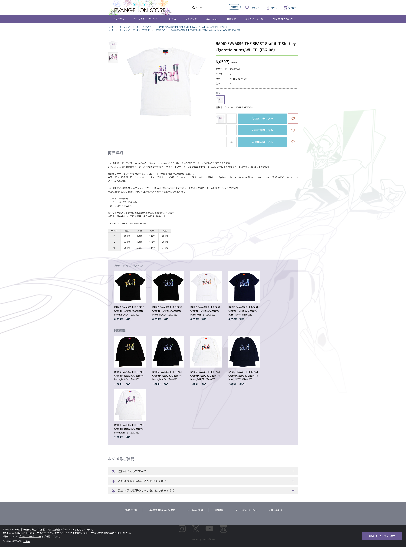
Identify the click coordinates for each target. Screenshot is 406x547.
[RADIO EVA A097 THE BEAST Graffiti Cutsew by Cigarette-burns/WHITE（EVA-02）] (206, 352)
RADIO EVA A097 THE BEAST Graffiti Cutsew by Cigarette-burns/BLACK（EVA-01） (167, 375)
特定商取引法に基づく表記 (162, 510)
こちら (26, 541)
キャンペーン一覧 (254, 18)
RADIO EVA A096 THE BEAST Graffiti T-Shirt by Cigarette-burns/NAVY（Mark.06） (243, 311)
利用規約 (218, 510)
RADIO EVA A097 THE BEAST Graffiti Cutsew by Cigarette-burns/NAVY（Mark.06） (243, 375)
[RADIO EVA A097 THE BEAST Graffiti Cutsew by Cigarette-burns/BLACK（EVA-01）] (168, 352)
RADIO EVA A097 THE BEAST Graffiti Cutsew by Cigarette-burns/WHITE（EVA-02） (205, 375)
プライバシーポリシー (246, 510)
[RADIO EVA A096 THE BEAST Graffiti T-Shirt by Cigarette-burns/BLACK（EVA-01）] (168, 287)
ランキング (191, 18)
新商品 (172, 18)
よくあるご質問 (195, 510)
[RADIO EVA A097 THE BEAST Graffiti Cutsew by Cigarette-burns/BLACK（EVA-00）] (130, 352)
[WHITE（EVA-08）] (165, 81)
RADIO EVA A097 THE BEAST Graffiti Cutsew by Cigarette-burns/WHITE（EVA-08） (129, 428)
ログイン (274, 7)
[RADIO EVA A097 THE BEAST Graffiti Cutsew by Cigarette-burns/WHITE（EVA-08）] (130, 405)
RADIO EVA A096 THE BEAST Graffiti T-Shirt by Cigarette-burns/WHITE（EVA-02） (205, 311)
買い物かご (293, 7)
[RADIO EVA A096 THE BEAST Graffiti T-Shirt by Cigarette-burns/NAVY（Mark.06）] (244, 287)
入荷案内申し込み (262, 118)
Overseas (211, 18)
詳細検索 (234, 7)
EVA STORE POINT (283, 18)
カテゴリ (117, 18)
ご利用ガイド (130, 510)
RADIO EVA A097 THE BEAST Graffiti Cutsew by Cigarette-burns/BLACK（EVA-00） (129, 375)
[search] (193, 7)
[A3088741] (113, 45)
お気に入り (255, 7)
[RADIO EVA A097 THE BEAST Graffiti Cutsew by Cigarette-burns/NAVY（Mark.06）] (244, 352)
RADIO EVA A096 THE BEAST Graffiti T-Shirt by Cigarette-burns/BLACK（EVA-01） (167, 311)
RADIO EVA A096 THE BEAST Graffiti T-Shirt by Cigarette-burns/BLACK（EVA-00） (129, 311)
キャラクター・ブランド (145, 18)
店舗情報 (231, 18)
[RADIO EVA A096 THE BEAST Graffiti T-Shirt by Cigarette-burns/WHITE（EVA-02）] (206, 287)
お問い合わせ (275, 510)
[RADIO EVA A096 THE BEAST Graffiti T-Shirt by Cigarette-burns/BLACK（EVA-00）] (130, 287)
